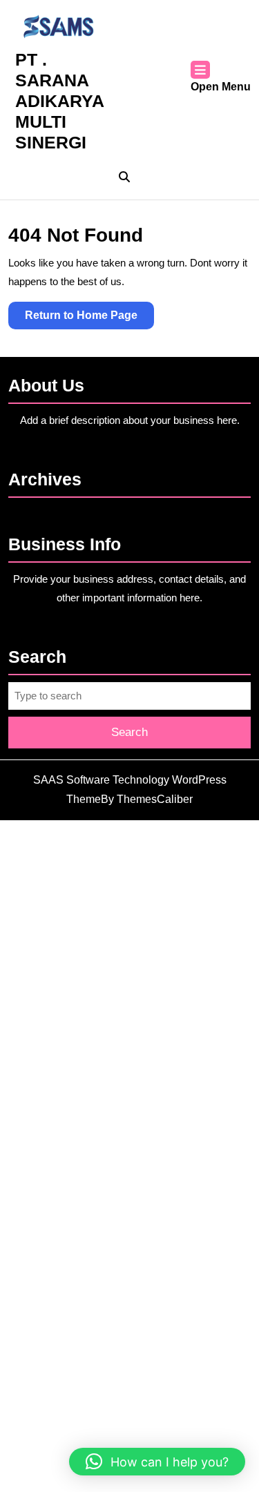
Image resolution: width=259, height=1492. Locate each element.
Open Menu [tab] (221, 88)
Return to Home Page (89, 319)
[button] (157, 1461)
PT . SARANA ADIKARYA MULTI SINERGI (59, 101)
